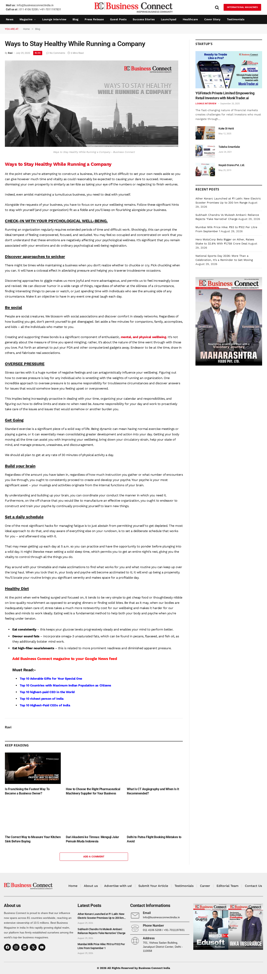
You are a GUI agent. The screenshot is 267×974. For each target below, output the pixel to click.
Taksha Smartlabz (229, 146)
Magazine (26, 19)
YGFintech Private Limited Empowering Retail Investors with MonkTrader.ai (224, 95)
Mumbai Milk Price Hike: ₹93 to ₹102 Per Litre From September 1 (101, 946)
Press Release (94, 19)
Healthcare (190, 19)
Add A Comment (94, 856)
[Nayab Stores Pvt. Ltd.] (205, 169)
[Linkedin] (24, 947)
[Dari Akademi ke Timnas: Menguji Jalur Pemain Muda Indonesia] (94, 816)
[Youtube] (41, 947)
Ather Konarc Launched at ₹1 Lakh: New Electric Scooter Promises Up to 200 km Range (101, 916)
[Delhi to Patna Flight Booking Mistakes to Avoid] (155, 816)
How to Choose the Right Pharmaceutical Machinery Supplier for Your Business (93, 791)
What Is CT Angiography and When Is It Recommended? (153, 791)
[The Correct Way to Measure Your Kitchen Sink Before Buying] (33, 816)
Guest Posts (118, 19)
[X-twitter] (33, 947)
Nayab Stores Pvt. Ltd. (232, 165)
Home (72, 886)
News (9, 19)
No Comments (57, 53)
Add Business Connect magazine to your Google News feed (64, 658)
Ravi (10, 53)
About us (91, 886)
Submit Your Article (153, 886)
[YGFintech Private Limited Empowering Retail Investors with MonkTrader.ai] (228, 70)
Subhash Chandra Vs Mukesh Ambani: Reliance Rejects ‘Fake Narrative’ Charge (101, 931)
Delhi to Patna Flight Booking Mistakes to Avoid (154, 839)
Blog (75, 19)
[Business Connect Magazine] (133, 7)
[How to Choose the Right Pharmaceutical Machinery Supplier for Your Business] (94, 768)
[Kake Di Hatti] (205, 133)
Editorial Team (227, 886)
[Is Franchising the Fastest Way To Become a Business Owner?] (33, 768)
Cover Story (212, 19)
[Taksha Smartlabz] (205, 151)
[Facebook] (7, 947)
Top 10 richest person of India (42, 698)
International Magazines (242, 7)
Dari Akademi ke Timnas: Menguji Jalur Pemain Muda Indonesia (92, 839)
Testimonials (235, 19)
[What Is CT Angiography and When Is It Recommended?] (155, 768)
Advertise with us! (118, 886)
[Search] (217, 7)
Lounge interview (54, 19)
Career (205, 886)
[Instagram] (16, 947)
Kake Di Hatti (226, 128)
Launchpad (169, 19)
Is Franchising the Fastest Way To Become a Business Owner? (27, 791)
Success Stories (144, 19)
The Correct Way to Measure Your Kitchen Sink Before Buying (33, 839)
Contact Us (253, 886)
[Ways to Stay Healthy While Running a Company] (91, 145)
